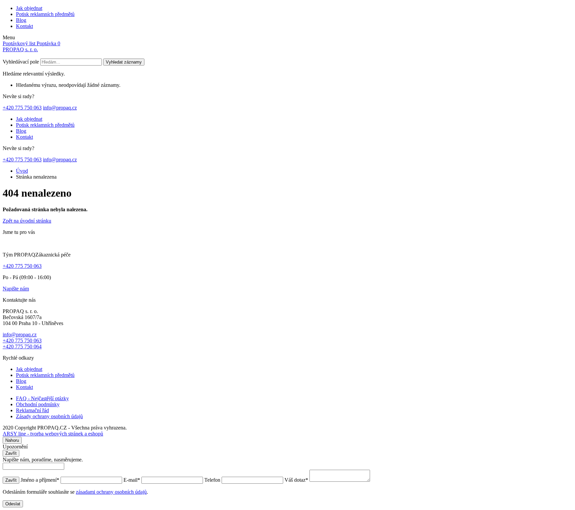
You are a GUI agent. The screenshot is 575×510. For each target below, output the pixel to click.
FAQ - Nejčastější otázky (42, 398)
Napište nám (16, 288)
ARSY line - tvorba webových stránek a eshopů (53, 433)
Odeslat (12, 503)
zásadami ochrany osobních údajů (111, 492)
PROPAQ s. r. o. (20, 49)
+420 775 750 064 (22, 346)
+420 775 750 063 (22, 107)
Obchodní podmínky (38, 404)
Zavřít (11, 453)
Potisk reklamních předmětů (45, 14)
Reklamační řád (32, 410)
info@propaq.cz (60, 107)
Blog (21, 20)
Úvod (22, 171)
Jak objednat (29, 8)
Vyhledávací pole (21, 62)
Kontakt (24, 26)
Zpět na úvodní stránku (27, 221)
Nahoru (12, 440)
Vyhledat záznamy (124, 62)
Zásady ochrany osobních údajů (49, 416)
